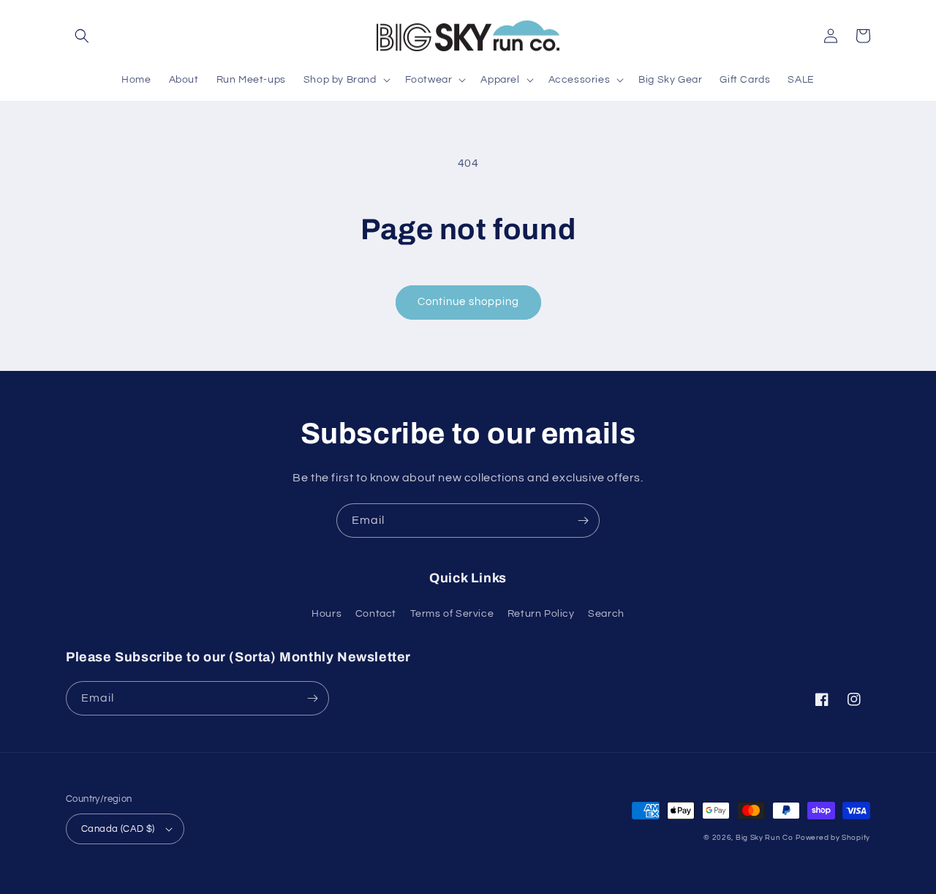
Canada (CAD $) (118, 829)
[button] (82, 36)
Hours (326, 614)
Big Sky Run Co (764, 837)
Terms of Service (452, 614)
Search (606, 614)
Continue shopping (468, 301)
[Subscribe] (583, 520)
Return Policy (541, 614)
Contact (375, 614)
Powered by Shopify (833, 837)
